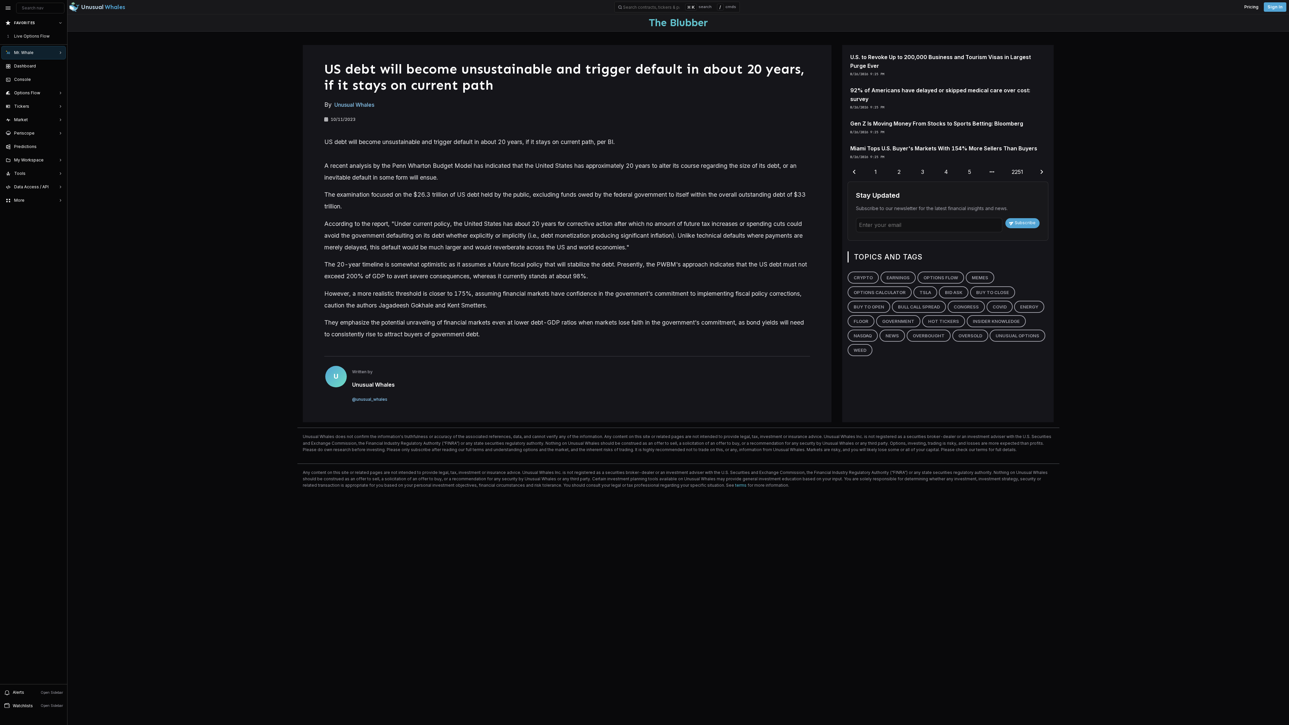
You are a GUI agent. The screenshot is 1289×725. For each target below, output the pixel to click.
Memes (980, 277)
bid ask (953, 292)
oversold (970, 335)
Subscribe (1025, 222)
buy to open (869, 306)
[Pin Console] (59, 79)
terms (741, 485)
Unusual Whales (354, 104)
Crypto (863, 277)
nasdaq (863, 335)
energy (1029, 306)
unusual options (1017, 335)
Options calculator (880, 292)
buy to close (992, 292)
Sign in (1275, 6)
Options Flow (940, 277)
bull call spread (919, 306)
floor (861, 321)
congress (966, 306)
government (898, 321)
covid (1000, 306)
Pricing (1251, 6)
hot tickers (943, 321)
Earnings (898, 277)
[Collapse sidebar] (8, 8)
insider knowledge (996, 321)
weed (860, 350)
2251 (1017, 171)
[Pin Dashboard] (59, 66)
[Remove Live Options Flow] (61, 36)
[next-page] (1041, 172)
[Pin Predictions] (59, 146)
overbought (929, 335)
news (892, 335)
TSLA (925, 292)
